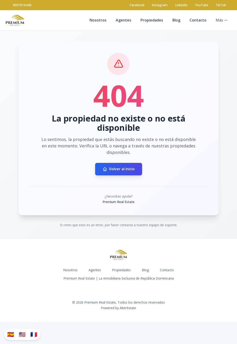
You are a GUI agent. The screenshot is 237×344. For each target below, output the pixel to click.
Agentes (123, 20)
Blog (176, 20)
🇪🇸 (10, 334)
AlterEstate (128, 308)
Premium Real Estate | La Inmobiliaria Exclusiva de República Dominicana (118, 278)
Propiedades (151, 20)
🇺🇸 (22, 334)
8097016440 (22, 5)
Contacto (198, 20)
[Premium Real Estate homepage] (15, 20)
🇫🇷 (33, 334)
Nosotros (98, 20)
